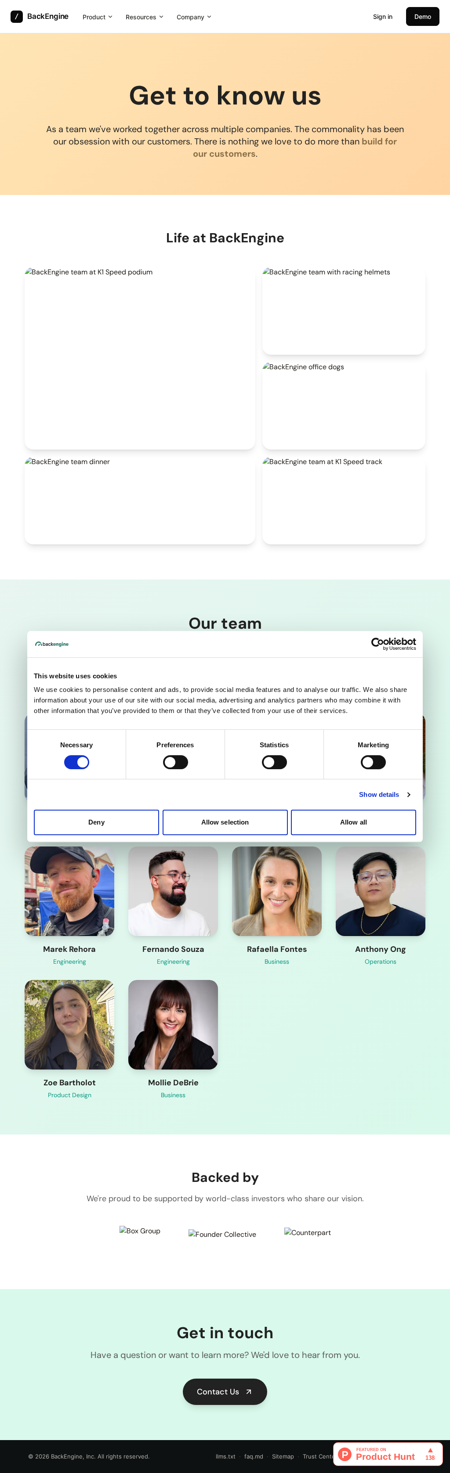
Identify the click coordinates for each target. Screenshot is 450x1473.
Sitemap (283, 1456)
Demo (422, 16)
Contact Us (218, 1392)
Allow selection (225, 822)
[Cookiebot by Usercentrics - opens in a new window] (377, 644)
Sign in (382, 16)
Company (190, 17)
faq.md (253, 1456)
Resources (141, 17)
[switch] (175, 762)
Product (94, 17)
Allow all (353, 822)
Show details (379, 794)
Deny (96, 822)
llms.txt (226, 1456)
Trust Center (320, 1456)
